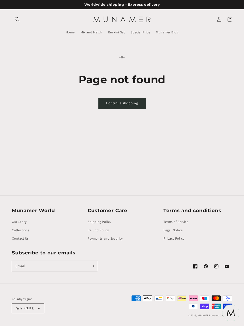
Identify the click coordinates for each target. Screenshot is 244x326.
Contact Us (20, 238)
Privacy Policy (173, 238)
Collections (21, 230)
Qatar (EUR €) (25, 308)
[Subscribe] (92, 266)
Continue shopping (122, 103)
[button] (17, 19)
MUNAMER (203, 315)
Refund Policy (98, 230)
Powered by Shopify (220, 315)
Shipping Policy (99, 222)
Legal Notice (173, 230)
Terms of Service (175, 222)
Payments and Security (105, 238)
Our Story (19, 222)
